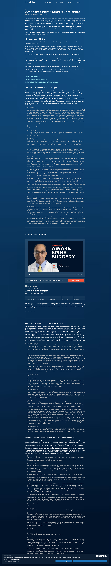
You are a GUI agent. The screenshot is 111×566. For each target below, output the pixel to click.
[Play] (29, 274)
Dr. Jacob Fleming (39, 293)
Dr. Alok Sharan (31, 293)
